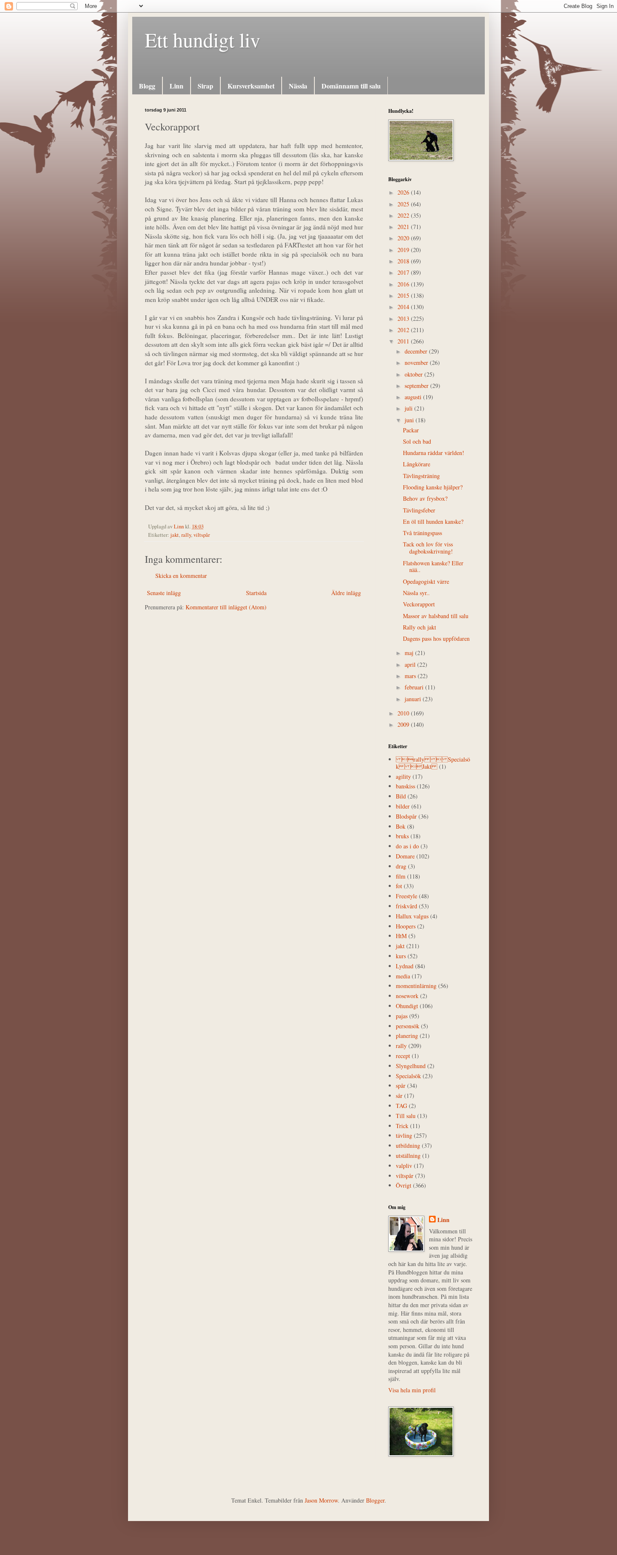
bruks (402, 836)
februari (415, 687)
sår (399, 1096)
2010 (404, 713)
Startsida (256, 593)
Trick (402, 1126)
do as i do (407, 846)
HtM (401, 936)
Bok (400, 826)
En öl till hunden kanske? (433, 521)
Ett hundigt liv (202, 39)
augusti (414, 397)
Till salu (406, 1116)
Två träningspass (422, 533)
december (417, 351)
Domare (405, 856)
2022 (404, 215)
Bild (401, 796)
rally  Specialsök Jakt (433, 762)
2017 (404, 272)
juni (410, 420)
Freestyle (406, 896)
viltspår (201, 534)
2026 (404, 192)
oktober (414, 374)
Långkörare (416, 464)
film (400, 876)
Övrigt (403, 1185)
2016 (404, 284)
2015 (404, 295)
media (403, 976)
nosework (407, 996)
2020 (404, 238)
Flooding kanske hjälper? (433, 487)
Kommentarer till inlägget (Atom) (226, 607)
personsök (407, 1026)
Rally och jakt (419, 627)
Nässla (298, 86)
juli (409, 408)
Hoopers (406, 926)
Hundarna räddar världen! (433, 453)
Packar (411, 430)
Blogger (375, 1500)
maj (410, 653)
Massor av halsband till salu (435, 616)
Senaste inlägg (164, 593)
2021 (404, 227)
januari (414, 699)
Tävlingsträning (421, 476)
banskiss (405, 786)
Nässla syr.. (416, 593)
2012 (404, 330)
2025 (404, 204)
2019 (404, 250)
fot (399, 886)
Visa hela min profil (412, 1390)
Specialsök (408, 1076)
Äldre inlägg (346, 593)
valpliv (404, 1166)
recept (403, 1056)
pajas (402, 1016)
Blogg (147, 86)
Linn (176, 86)
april (411, 664)
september (417, 386)
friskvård (406, 906)
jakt (174, 534)
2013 (404, 318)
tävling (404, 1135)
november (417, 363)
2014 (404, 307)
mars (411, 676)
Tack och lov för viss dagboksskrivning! (428, 547)
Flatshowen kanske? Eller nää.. (433, 566)
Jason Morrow (321, 1500)
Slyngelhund (411, 1066)
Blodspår (406, 816)
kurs (401, 956)
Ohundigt (407, 1006)
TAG (401, 1106)
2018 (404, 261)
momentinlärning (416, 986)
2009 (404, 724)
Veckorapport (419, 604)
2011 (404, 341)
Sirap (205, 86)
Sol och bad (417, 441)
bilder (403, 806)
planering (407, 1036)
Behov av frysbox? (425, 498)
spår (400, 1086)
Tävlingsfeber (419, 510)
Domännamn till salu (351, 86)
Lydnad (404, 966)
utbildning (408, 1145)
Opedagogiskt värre (426, 581)
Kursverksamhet (251, 86)
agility (403, 776)
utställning (408, 1156)
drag (401, 866)
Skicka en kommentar (181, 576)
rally (186, 534)
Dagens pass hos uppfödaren (436, 638)
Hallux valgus (412, 916)
